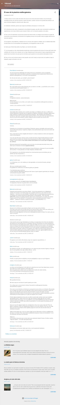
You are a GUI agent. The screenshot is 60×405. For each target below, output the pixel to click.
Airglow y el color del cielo (12, 379)
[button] (55, 12)
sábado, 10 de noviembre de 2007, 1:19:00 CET (21, 260)
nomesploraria (13, 179)
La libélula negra (9, 345)
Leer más (53, 357)
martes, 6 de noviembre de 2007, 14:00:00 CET (21, 175)
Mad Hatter (12, 206)
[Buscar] (58, 4)
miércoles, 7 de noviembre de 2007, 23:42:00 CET (21, 242)
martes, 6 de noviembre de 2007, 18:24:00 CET (21, 185)
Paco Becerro (13, 70)
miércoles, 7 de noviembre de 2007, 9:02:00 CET (21, 201)
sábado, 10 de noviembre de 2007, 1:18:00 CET (21, 252)
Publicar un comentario (11, 334)
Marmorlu (12, 84)
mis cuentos (11, 64)
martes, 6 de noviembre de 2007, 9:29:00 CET (21, 80)
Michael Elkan (33, 401)
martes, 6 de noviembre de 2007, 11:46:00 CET (21, 105)
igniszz (11, 160)
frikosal (8, 3)
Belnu (11, 246)
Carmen (12, 109)
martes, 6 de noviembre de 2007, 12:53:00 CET (21, 119)
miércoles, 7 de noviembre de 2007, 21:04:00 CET (21, 233)
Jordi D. (11, 237)
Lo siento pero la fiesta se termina (14, 362)
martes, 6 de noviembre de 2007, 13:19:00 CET (21, 155)
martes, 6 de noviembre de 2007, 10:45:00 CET (21, 90)
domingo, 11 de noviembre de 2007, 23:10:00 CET (22, 321)
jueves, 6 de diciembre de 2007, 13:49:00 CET (20, 330)
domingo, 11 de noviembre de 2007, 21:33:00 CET (22, 273)
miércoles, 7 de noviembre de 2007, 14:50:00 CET (21, 215)
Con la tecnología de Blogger (31, 398)
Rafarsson (12, 326)
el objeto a (12, 265)
